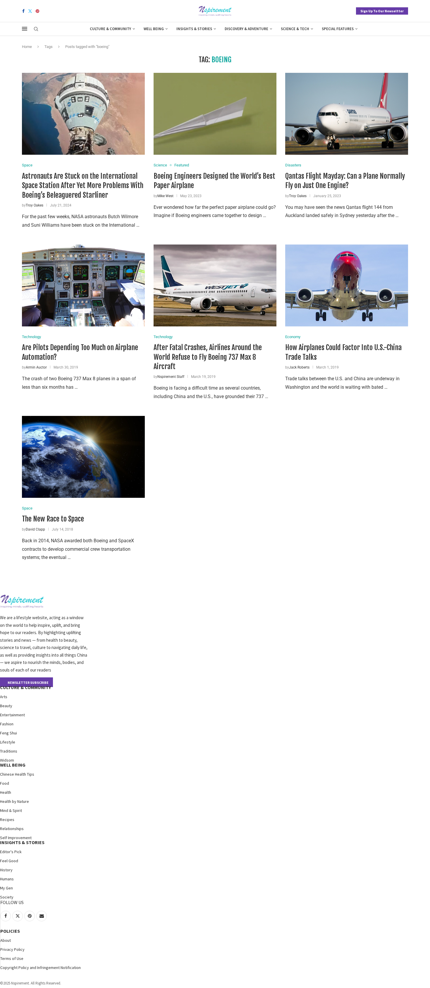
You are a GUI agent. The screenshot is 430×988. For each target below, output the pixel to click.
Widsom (7, 760)
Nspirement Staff (170, 377)
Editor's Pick (11, 852)
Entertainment (12, 715)
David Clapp (35, 529)
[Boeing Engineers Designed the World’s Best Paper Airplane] (215, 114)
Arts (3, 697)
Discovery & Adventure (246, 28)
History (6, 870)
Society (6, 897)
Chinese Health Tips (17, 774)
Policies (10, 931)
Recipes (7, 819)
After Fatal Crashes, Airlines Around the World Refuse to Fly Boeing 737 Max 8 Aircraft (208, 357)
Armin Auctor (36, 367)
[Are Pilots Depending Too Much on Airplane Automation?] (83, 285)
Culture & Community (110, 28)
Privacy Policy (12, 949)
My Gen (6, 888)
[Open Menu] (24, 28)
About (5, 940)
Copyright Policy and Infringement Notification (40, 967)
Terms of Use (11, 958)
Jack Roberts (299, 367)
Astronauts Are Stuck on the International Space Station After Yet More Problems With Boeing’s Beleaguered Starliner (82, 185)
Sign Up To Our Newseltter (382, 11)
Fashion (6, 724)
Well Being (154, 28)
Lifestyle (7, 742)
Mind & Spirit (11, 810)
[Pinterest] (37, 11)
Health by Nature (14, 801)
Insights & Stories (194, 28)
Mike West (165, 196)
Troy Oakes (34, 205)
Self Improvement (16, 838)
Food (4, 783)
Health (5, 792)
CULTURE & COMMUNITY (25, 687)
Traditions (8, 751)
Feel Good (9, 861)
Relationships (12, 829)
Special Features (338, 28)
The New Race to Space (53, 518)
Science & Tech (295, 28)
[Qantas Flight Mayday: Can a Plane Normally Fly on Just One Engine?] (346, 114)
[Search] (36, 29)
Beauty (6, 706)
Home (27, 46)
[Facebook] (23, 11)
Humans (7, 879)
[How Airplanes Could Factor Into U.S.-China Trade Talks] (346, 285)
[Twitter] (30, 11)
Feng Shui (8, 733)
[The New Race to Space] (83, 457)
